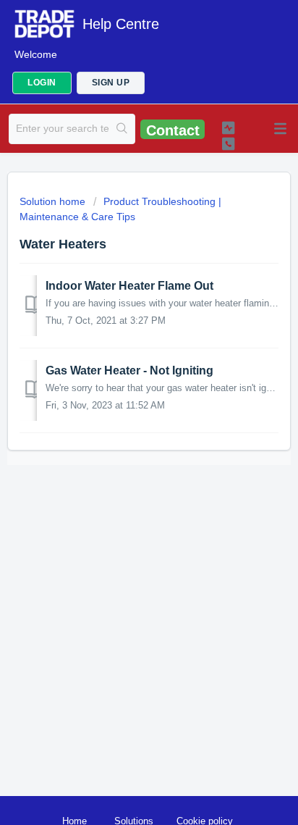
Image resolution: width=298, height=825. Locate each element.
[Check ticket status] (228, 127)
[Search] (122, 128)
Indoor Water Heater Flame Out (129, 286)
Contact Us (173, 130)
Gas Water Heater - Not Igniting (129, 370)
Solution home (54, 201)
